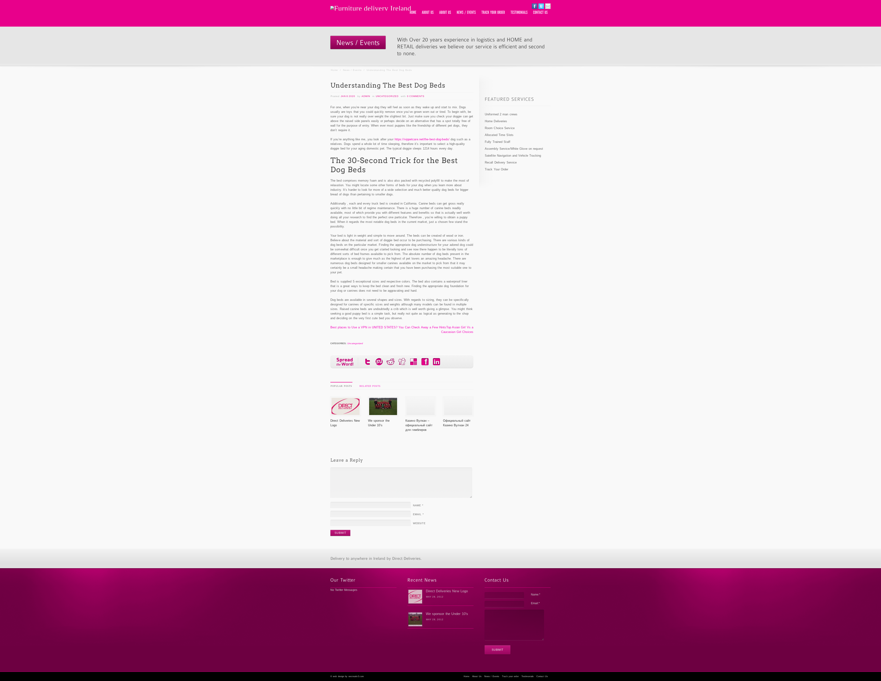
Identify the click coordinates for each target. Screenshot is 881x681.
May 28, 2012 (434, 596)
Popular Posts (341, 386)
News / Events (352, 70)
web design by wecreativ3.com (348, 676)
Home (334, 70)
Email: (535, 603)
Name (418, 505)
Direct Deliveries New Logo (447, 591)
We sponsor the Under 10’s (447, 614)
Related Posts (370, 386)
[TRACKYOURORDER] (493, 12)
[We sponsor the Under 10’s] (383, 413)
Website (419, 523)
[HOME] (413, 12)
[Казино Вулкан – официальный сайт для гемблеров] (420, 413)
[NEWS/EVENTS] (466, 12)
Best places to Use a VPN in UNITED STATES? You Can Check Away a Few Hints (388, 327)
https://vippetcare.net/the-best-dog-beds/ (422, 139)
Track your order (510, 676)
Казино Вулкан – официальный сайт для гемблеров (418, 425)
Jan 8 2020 (348, 96)
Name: (536, 594)
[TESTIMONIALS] (519, 12)
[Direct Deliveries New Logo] (345, 413)
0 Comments (415, 96)
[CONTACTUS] (540, 12)
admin (366, 96)
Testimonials (527, 676)
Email (418, 514)
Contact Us (542, 676)
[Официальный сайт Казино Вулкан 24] (458, 413)
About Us (477, 676)
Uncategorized (387, 96)
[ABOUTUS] (428, 12)
